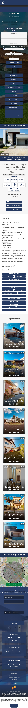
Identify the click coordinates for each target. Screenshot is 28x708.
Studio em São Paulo (14, 107)
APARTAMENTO (14, 75)
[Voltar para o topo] (3, 695)
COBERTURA (14, 95)
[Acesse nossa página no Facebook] (9, 637)
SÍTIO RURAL (14, 103)
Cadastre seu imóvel (14, 675)
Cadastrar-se (14, 623)
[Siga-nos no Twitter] (12, 640)
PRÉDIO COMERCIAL (14, 99)
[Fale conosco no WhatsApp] (12, 637)
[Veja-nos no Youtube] (19, 637)
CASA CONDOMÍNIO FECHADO (14, 87)
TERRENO (14, 112)
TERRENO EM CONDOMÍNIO (13, 116)
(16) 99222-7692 (15, 13)
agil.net (19, 691)
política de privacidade (6, 703)
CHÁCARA (14, 91)
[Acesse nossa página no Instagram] (15, 637)
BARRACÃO (14, 79)
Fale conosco (14, 679)
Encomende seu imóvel (14, 677)
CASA (14, 83)
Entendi (14, 706)
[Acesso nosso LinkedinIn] (16, 640)
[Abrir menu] (25, 3)
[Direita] (26, 142)
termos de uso (15, 703)
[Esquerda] (1, 142)
